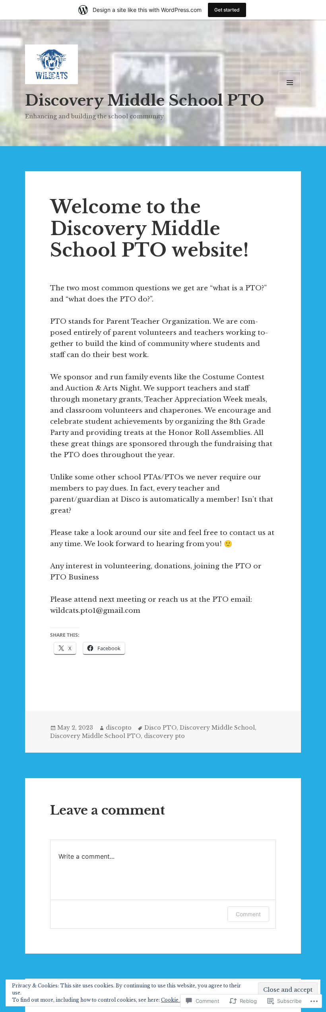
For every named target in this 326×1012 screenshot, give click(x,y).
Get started (227, 10)
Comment (248, 914)
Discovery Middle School (217, 727)
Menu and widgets (290, 93)
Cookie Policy (178, 1000)
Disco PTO (160, 727)
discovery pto (164, 736)
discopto (119, 727)
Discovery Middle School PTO (144, 100)
